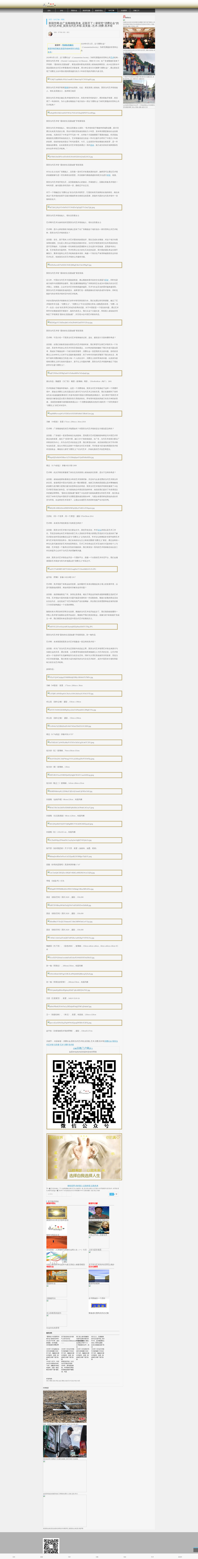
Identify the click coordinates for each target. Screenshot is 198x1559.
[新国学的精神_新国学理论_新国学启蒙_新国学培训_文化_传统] (99, 1282)
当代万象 (111, 10)
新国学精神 (65, 49)
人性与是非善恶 (95, 1250)
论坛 (99, 530)
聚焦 (63, 1381)
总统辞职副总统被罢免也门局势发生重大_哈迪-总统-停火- (60, 1494)
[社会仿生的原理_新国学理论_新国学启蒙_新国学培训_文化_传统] (56, 1326)
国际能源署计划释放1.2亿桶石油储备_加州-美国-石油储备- (60, 1459)
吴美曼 (57, 1045)
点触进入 (83, 1048)
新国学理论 (99, 10)
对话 (108, 175)
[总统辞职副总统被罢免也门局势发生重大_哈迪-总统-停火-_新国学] (65, 1491)
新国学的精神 (94, 1283)
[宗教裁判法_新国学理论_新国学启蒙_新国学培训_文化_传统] (56, 1296)
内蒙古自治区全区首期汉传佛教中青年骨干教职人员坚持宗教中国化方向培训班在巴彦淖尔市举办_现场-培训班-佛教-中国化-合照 (139, 24)
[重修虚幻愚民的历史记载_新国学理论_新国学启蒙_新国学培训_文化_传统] (99, 1311)
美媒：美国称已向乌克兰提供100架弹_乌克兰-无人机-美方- (61, 1424)
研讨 (47, 1381)
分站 (61, 10)
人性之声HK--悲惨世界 (98, 1235)
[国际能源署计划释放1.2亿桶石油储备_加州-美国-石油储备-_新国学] (65, 1457)
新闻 (66, 88)
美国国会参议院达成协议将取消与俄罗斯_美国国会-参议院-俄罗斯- (63, 1528)
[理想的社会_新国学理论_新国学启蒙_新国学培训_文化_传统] (56, 1282)
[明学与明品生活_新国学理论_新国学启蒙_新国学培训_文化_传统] (56, 1233)
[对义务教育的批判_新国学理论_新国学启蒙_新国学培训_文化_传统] (56, 1311)
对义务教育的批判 (53, 1313)
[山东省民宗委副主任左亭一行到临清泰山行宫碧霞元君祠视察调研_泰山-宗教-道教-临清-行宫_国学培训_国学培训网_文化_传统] (139, 103)
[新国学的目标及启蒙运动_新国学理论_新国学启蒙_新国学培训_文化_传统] (99, 1218)
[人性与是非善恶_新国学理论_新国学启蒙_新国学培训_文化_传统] (99, 1248)
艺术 (112, 57)
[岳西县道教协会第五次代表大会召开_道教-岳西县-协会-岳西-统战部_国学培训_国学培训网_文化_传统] (139, 48)
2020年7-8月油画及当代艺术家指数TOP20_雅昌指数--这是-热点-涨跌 (79, 1190)
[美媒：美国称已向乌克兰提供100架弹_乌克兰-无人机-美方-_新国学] (65, 1422)
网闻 (62, 19)
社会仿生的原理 (52, 1328)
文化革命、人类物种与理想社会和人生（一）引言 (66, 1250)
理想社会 (74, 10)
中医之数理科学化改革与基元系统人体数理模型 (65, 1265)
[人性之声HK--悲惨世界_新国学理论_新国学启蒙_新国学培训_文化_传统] (99, 1233)
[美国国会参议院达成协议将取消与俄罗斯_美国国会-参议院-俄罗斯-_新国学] (65, 1526)
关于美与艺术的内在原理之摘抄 (101, 1265)
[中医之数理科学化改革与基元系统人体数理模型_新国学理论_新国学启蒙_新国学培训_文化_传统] (56, 1263)
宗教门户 (136, 10)
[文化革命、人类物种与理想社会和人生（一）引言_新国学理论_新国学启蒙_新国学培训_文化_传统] (56, 1248)
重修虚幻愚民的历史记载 (99, 1313)
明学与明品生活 (52, 1235)
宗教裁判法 (51, 1298)
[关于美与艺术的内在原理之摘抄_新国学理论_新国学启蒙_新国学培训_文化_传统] (99, 1263)
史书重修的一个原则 (97, 1298)
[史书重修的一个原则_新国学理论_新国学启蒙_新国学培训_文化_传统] (99, 1296)
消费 (66, 1045)
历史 (107, 280)
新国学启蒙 (86, 10)
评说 (57, 1381)
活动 (92, 145)
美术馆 (71, 1045)
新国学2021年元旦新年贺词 (57, 1220)
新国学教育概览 (54, 49)
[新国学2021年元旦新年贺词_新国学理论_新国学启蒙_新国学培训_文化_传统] (56, 1218)
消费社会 (108, 1041)
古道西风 (124, 10)
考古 (75, 1381)
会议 (60, 1381)
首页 (50, 19)
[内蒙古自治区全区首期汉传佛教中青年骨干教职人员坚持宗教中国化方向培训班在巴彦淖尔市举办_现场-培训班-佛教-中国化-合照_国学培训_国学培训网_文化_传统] (124, 20)
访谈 (66, 1381)
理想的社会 (51, 1283)
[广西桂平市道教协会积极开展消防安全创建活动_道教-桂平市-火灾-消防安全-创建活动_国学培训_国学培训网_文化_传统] (139, 75)
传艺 (78, 1381)
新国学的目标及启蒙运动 (99, 1220)
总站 (49, 10)
